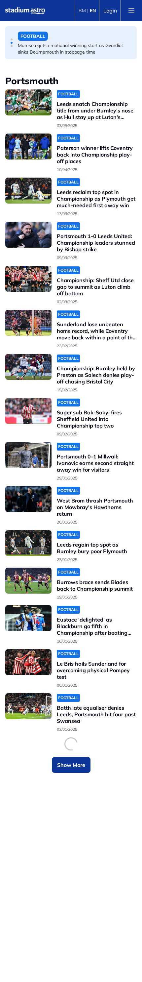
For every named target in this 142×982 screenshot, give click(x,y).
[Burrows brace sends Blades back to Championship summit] (28, 581)
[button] (12, 39)
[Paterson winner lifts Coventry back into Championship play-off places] (28, 147)
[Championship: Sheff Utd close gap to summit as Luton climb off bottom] (28, 279)
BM (82, 10)
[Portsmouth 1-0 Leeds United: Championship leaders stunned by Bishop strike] (28, 235)
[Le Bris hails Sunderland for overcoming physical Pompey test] (28, 662)
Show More (71, 765)
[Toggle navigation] (131, 10)
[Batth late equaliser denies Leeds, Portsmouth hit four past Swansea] (28, 706)
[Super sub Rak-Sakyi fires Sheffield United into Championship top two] (28, 411)
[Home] (25, 10)
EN (93, 10)
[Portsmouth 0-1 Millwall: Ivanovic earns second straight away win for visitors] (28, 455)
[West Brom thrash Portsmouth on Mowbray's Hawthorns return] (28, 499)
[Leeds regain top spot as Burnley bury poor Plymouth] (28, 543)
